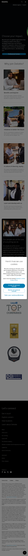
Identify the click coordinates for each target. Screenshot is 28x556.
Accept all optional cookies (14, 285)
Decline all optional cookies (14, 290)
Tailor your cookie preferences (14, 295)
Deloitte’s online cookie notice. (17, 279)
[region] (14, 278)
